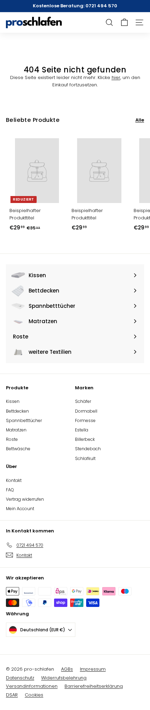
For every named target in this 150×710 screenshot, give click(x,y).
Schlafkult (85, 458)
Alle (139, 120)
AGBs (67, 669)
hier (116, 77)
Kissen (13, 401)
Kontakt (14, 480)
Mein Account (20, 509)
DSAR (12, 695)
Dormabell (86, 411)
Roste (12, 439)
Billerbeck (85, 439)
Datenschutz (20, 677)
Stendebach (88, 449)
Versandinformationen (32, 686)
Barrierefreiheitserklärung (94, 686)
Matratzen (16, 430)
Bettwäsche (18, 449)
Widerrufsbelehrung (64, 677)
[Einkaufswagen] (124, 22)
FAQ (10, 490)
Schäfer (83, 401)
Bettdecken (17, 411)
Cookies (34, 695)
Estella (81, 430)
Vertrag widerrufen (25, 499)
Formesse (85, 420)
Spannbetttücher (24, 420)
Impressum (93, 669)
